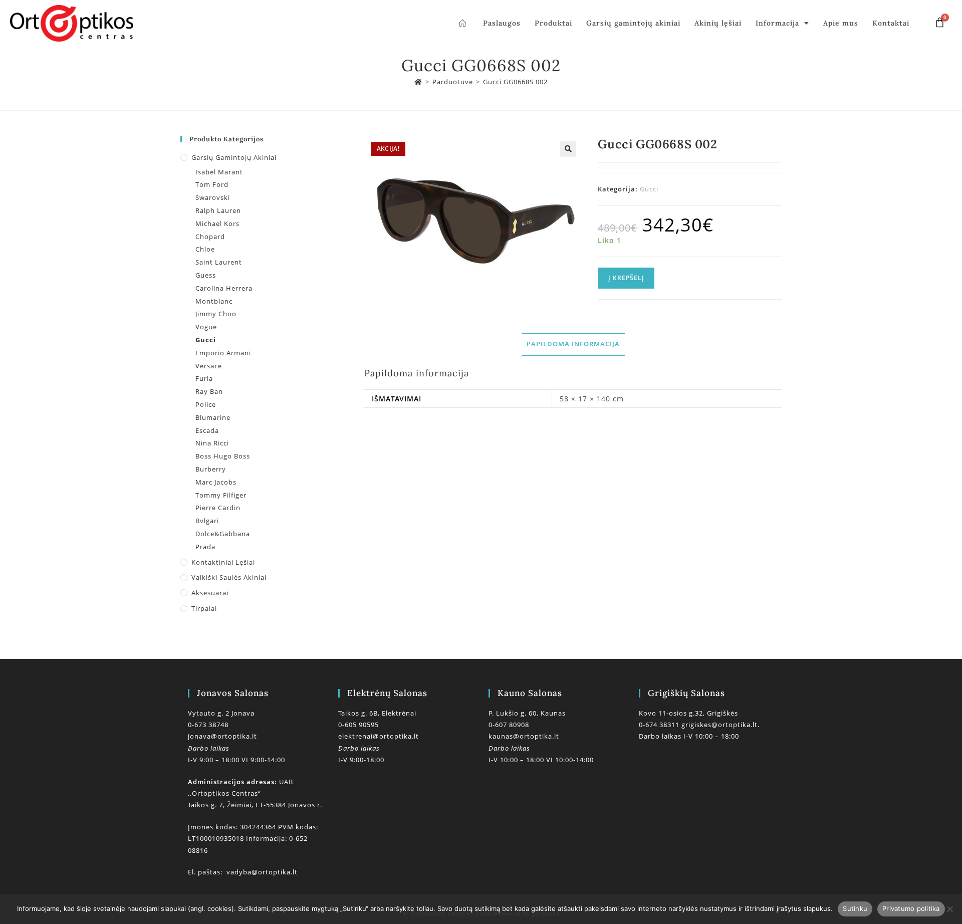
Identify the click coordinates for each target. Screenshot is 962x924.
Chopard (210, 236)
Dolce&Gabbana (222, 533)
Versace (208, 365)
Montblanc (213, 301)
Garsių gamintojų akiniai (633, 23)
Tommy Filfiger (221, 495)
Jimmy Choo (215, 313)
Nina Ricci (212, 442)
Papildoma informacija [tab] (573, 344)
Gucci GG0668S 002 (515, 81)
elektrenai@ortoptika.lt (378, 736)
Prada (205, 546)
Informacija (777, 23)
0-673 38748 (208, 724)
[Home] (418, 81)
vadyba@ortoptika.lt (262, 871)
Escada (207, 430)
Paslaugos (502, 23)
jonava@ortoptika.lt (222, 736)
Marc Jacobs (215, 482)
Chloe (205, 249)
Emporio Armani (223, 352)
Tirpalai (204, 608)
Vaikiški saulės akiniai (229, 577)
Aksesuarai (209, 592)
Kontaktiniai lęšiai (223, 562)
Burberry (210, 469)
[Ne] (949, 909)
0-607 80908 (509, 724)
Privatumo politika (911, 908)
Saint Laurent (218, 262)
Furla (204, 378)
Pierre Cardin (218, 507)
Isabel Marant (219, 171)
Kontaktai (890, 23)
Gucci (649, 188)
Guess (205, 275)
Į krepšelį (626, 278)
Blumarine (212, 417)
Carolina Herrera (224, 288)
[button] (568, 149)
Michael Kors (217, 223)
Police (205, 404)
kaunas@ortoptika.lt (524, 736)
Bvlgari (207, 520)
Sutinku (855, 908)
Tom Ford (211, 184)
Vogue (206, 326)
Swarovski (212, 197)
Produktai (553, 23)
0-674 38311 (660, 724)
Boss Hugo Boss (222, 455)
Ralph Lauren (218, 210)
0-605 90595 (358, 724)
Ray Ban (209, 391)
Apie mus (840, 23)
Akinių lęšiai (718, 23)
